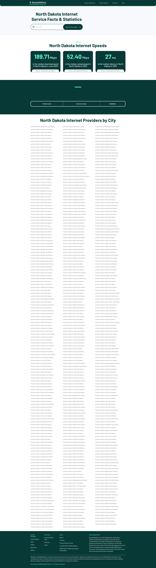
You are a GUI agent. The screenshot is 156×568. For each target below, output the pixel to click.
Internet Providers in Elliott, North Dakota (41, 445)
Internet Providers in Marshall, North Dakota (74, 427)
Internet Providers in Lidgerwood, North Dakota (75, 366)
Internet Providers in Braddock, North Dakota (42, 258)
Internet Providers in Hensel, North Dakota (73, 252)
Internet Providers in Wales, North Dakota (105, 451)
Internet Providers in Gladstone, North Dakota (74, 144)
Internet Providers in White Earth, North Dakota (107, 477)
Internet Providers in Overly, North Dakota (105, 173)
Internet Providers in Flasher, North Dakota (41, 489)
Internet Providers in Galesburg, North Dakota (74, 129)
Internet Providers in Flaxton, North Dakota (41, 492)
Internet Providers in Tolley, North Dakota (105, 404)
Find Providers (35, 539)
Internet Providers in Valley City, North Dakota (106, 430)
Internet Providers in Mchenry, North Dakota (73, 448)
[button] (73, 27)
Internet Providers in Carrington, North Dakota (42, 305)
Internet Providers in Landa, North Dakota (73, 328)
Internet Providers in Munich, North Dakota (73, 512)
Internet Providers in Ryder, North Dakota (105, 290)
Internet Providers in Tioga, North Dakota (105, 398)
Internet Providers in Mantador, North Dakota (74, 413)
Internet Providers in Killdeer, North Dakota (73, 305)
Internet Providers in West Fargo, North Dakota (107, 468)
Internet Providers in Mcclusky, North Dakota (74, 442)
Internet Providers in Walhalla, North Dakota (106, 454)
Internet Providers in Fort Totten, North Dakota (42, 509)
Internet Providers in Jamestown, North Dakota (74, 278)
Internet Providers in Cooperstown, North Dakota (43, 354)
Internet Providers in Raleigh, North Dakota (105, 234)
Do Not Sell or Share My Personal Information (69, 549)
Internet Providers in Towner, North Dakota (105, 413)
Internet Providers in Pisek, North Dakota (105, 217)
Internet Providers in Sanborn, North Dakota (106, 305)
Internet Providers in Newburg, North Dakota (106, 141)
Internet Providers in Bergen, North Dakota (41, 223)
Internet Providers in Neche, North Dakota (73, 524)
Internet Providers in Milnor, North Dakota (73, 474)
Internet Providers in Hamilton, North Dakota (74, 205)
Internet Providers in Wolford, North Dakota (106, 503)
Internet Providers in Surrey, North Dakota (105, 380)
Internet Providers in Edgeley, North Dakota (41, 427)
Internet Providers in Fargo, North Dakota (41, 477)
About (61, 537)
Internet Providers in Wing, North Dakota (105, 497)
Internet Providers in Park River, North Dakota (106, 185)
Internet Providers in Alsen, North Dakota (41, 150)
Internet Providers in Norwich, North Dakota (106, 158)
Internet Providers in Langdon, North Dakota (74, 331)
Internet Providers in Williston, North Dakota (106, 486)
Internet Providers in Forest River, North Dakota (42, 500)
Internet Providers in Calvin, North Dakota (41, 293)
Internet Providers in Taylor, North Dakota (105, 392)
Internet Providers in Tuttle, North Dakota (105, 421)
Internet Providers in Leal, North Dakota (73, 348)
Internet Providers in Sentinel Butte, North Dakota (107, 322)
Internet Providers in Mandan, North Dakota (73, 404)
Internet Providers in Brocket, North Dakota (41, 267)
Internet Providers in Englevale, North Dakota (42, 456)
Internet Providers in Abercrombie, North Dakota (43, 126)
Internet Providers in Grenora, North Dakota (74, 191)
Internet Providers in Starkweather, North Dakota (107, 363)
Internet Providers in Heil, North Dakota (72, 246)
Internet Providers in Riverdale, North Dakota (106, 258)
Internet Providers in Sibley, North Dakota (105, 340)
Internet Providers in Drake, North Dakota (41, 410)
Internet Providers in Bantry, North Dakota (41, 199)
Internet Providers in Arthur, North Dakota (41, 179)
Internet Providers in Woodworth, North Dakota (107, 506)
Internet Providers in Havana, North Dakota (73, 231)
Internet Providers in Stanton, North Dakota (106, 360)
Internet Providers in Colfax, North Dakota (41, 348)
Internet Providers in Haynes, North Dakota (73, 234)
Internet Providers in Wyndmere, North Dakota (106, 509)
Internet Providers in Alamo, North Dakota (41, 138)
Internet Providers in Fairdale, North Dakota (41, 468)
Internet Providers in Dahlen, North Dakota (41, 372)
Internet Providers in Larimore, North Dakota (74, 340)
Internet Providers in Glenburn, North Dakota (74, 153)
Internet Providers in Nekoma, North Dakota (74, 527)
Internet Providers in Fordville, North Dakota (41, 497)
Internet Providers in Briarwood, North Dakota (42, 261)
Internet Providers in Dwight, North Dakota (41, 424)
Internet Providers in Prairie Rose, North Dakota (107, 231)
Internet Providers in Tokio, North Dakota (105, 401)
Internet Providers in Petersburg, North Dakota (106, 202)
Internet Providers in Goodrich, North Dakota (74, 164)
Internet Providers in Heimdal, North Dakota (74, 249)
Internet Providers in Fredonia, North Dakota (42, 521)
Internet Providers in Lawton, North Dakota (73, 345)
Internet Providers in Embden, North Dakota (41, 448)
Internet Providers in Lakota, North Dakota (73, 322)
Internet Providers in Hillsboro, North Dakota (74, 258)
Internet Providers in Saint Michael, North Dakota (107, 299)
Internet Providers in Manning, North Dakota (74, 410)
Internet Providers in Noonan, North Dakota (106, 150)
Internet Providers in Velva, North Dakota (105, 433)
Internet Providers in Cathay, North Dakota (41, 316)
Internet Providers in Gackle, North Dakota (73, 126)
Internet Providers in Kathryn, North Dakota (73, 290)
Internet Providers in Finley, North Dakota (41, 486)
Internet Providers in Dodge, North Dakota (41, 401)
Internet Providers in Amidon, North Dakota (41, 158)
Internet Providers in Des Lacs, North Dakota (42, 389)
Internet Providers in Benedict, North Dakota (42, 220)
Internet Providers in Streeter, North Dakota (106, 378)
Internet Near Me (103, 3)
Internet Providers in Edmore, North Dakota (41, 433)
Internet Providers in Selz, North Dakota (105, 319)
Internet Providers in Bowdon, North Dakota (41, 252)
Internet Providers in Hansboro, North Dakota (74, 220)
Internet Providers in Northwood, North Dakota (106, 155)
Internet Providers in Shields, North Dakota (105, 337)
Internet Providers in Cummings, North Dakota (42, 369)
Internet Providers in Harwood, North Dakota (74, 226)
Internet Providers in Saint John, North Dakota (106, 296)
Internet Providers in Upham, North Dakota (105, 427)
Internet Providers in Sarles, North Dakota (105, 307)
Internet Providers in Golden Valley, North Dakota (75, 158)
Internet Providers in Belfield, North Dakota (41, 217)
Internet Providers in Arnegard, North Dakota (42, 176)
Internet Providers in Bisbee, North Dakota (41, 237)
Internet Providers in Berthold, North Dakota (42, 229)
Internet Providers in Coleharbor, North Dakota (42, 345)
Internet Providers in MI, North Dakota (72, 471)
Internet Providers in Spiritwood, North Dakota (106, 351)
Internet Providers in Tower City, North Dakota (106, 410)
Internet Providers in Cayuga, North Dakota (41, 322)
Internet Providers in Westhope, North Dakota (106, 471)
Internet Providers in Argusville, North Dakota (42, 173)
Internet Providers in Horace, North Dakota (73, 267)
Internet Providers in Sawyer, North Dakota (105, 310)
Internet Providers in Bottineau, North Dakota (42, 246)
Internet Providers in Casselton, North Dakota (42, 313)
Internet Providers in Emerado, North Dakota (42, 451)
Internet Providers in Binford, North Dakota (41, 234)
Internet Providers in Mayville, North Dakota (73, 439)
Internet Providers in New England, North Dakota (107, 126)
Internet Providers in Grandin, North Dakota (73, 179)
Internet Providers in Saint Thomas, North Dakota (107, 302)
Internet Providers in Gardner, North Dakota (74, 132)
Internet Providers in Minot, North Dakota (73, 483)
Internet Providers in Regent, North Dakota (105, 246)
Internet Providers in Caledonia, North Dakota (42, 287)
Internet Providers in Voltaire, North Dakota (106, 442)
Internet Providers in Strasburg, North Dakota (106, 375)
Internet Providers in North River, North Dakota (106, 153)
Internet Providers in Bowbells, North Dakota (42, 249)
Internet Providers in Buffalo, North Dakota (41, 275)
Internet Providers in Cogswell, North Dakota (42, 342)
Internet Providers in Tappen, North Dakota (106, 389)
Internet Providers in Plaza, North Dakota (105, 220)
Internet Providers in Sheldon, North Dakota (106, 328)
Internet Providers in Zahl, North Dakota (105, 518)
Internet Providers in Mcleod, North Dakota (73, 451)
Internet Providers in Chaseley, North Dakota (42, 328)
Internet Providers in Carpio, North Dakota (41, 302)
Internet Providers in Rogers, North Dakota (105, 267)
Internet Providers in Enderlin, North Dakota (41, 454)
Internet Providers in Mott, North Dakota (73, 506)
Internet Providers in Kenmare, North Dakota (74, 296)
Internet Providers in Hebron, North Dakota (73, 243)
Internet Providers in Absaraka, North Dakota (42, 129)
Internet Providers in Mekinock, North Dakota (74, 462)
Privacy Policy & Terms (66, 543)
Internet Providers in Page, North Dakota (105, 179)
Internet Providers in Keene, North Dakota (73, 293)
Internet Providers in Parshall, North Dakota (106, 188)
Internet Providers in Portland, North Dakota (106, 226)
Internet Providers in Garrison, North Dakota (74, 135)
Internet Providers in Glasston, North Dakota (74, 147)
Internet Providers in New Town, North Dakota (106, 138)
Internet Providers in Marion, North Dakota (73, 421)
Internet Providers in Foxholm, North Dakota (41, 518)
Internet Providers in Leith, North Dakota (73, 360)
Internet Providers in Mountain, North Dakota (74, 509)
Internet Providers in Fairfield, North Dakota (41, 471)
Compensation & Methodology (68, 546)
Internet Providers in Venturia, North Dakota (106, 436)
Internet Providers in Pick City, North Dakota (106, 208)
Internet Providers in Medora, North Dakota (73, 459)
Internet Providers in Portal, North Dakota (105, 223)
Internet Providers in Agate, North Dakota (41, 135)
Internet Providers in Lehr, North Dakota (73, 357)
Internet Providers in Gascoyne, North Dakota (74, 138)
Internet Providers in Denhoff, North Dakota (41, 386)
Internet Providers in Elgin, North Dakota (41, 439)
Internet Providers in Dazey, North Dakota (41, 380)
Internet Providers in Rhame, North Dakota (105, 252)
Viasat (32, 544)
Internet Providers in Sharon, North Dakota (105, 325)
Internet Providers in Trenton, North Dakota (106, 416)
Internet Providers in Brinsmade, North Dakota (42, 264)
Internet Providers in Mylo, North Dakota (73, 515)
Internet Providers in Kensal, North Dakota (73, 299)
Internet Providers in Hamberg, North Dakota (74, 202)
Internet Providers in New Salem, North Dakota (106, 135)
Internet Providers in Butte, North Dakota (41, 281)
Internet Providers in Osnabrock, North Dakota (106, 170)
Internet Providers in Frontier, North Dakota (41, 524)
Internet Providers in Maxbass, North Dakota (74, 436)
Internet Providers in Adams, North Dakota (41, 132)
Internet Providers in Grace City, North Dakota (74, 167)
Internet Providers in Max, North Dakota (73, 433)
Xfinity (32, 550)
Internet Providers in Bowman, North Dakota (42, 255)
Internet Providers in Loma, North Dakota (73, 383)
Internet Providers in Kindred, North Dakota (73, 307)
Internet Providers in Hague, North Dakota (73, 196)
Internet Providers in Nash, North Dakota (73, 521)
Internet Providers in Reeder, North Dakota (105, 240)
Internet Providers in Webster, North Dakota (106, 465)
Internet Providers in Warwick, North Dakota (106, 456)
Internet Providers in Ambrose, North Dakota (42, 153)
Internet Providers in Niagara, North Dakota (106, 144)
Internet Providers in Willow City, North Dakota (106, 489)
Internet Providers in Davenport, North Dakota (42, 375)
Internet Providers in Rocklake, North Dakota (106, 264)
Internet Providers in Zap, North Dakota (105, 521)
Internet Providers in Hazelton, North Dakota (74, 237)
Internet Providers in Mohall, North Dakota (73, 494)
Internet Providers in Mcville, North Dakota (73, 454)
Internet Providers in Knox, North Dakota (73, 313)
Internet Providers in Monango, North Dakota (74, 497)
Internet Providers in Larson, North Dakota (73, 342)
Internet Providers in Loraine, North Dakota (73, 386)
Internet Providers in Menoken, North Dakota (74, 465)
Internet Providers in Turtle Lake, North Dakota (106, 418)
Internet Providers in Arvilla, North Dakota (41, 182)
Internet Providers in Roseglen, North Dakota (106, 275)
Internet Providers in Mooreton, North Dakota (74, 503)
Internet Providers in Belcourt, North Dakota (41, 214)
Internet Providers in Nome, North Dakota (105, 147)
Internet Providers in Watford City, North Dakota (107, 462)
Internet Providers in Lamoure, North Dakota (74, 325)
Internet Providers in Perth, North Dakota (105, 199)
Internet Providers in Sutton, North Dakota (105, 383)
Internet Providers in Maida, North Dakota (73, 398)
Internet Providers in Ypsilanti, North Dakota (106, 515)
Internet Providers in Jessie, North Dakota (73, 281)
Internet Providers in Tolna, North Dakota (105, 407)
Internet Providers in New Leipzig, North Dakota (107, 129)
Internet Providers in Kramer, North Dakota (73, 316)
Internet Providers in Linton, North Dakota (73, 375)
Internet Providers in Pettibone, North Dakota (106, 205)
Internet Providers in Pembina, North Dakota (106, 193)
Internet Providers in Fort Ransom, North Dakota (43, 506)
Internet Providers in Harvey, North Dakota (73, 223)
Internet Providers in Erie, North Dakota (40, 462)
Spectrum (33, 547)
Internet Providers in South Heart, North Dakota (107, 348)
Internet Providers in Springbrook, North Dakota (107, 354)
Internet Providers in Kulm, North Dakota (73, 319)
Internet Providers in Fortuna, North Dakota (41, 515)
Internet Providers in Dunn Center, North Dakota (42, 418)
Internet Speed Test (90, 3)
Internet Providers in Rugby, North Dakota (105, 281)
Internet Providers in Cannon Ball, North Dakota (42, 299)
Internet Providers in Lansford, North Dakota (74, 337)
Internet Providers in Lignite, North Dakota (73, 369)
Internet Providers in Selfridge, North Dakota (106, 316)
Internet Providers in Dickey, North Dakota (41, 395)
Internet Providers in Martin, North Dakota (73, 430)
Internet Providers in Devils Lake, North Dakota (42, 392)
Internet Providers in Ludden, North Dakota (73, 389)
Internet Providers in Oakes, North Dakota (105, 161)
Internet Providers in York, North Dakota (105, 512)
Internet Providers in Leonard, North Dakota (74, 363)
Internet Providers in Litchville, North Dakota (74, 380)
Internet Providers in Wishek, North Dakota (105, 500)
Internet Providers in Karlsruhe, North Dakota (74, 287)
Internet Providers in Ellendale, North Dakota (42, 442)
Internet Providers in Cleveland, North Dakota (42, 337)
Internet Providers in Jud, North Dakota (72, 284)
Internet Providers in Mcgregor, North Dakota (74, 445)
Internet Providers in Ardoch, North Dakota (41, 170)
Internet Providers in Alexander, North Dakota (42, 141)
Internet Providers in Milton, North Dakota (73, 477)
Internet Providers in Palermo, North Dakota (106, 182)
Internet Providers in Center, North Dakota (41, 325)
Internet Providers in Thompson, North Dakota (106, 395)
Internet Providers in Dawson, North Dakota (41, 378)
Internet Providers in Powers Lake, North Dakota (107, 229)
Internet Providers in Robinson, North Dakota (106, 261)
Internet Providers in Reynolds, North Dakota (106, 249)
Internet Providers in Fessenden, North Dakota (42, 480)
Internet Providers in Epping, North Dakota (41, 459)
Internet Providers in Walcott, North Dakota (106, 448)
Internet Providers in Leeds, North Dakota (73, 351)
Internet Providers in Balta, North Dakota (41, 196)
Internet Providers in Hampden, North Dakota (74, 208)
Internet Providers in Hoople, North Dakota (73, 261)
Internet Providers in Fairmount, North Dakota (42, 474)
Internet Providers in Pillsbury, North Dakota (106, 211)
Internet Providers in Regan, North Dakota (105, 243)
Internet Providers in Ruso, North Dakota (105, 284)
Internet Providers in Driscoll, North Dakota (41, 416)
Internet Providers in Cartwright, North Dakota (42, 310)
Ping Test (47, 542)
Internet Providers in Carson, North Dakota (41, 307)
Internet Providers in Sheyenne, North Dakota (106, 334)
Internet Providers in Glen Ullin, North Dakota (74, 150)
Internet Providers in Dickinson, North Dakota (42, 398)
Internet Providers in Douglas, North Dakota (41, 407)
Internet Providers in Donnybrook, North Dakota (42, 404)
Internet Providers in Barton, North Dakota (41, 205)
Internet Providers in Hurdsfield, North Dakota (74, 272)
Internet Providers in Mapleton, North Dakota (74, 418)
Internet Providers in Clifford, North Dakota (41, 340)
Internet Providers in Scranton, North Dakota (106, 313)
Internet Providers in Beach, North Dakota (41, 211)
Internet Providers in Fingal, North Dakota (41, 483)
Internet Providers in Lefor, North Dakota (73, 354)
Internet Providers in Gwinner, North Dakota (73, 193)
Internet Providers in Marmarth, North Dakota (74, 424)
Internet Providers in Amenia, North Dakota (41, 155)
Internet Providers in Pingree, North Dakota (106, 214)
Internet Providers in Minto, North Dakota (73, 489)
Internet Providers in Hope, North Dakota (73, 264)
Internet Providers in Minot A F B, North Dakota (74, 486)
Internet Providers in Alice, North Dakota (41, 144)
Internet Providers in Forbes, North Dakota (41, 494)
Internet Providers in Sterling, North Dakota (106, 369)
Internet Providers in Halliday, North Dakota (73, 199)
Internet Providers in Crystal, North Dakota (41, 366)
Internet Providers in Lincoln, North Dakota (73, 372)
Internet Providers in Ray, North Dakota (104, 237)
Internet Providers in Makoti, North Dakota (73, 401)
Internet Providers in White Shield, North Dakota (107, 480)
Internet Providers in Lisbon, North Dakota (73, 378)
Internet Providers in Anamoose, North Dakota (42, 161)
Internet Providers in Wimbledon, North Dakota (106, 494)
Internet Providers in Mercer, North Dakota (73, 468)
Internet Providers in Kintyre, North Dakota (73, 310)
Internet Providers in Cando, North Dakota (41, 296)
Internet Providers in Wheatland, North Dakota (106, 474)
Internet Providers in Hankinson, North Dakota (74, 211)
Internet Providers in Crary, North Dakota (41, 360)
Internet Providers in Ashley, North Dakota (41, 185)
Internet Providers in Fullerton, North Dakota (42, 527)
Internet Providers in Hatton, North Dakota (73, 229)
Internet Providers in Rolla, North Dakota (105, 272)
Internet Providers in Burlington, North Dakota (42, 278)
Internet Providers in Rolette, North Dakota (105, 269)
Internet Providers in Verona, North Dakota (105, 439)
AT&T (32, 542)
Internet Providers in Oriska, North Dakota (105, 167)
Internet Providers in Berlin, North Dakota (41, 226)
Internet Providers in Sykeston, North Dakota (106, 386)
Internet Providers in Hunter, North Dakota (73, 269)
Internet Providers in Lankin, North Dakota (73, 334)
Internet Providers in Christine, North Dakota (42, 331)
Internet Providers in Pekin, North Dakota (105, 191)
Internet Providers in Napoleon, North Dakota (74, 518)
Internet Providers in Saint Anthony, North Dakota (107, 293)
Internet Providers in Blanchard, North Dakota (42, 243)
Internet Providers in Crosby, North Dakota (41, 363)
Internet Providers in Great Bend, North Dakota (74, 188)
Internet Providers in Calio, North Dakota (41, 290)
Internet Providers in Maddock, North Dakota (74, 395)
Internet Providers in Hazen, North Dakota (73, 240)
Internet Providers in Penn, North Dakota (105, 196)
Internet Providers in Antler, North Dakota (41, 167)
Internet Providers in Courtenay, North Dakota (42, 357)
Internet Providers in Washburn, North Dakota (106, 459)
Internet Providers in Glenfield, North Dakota (74, 155)
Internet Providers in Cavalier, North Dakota (41, 319)
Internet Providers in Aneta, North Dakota (41, 164)
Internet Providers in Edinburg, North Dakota (42, 430)
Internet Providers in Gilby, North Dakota (73, 141)
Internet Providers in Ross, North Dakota (105, 278)
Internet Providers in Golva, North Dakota (73, 161)
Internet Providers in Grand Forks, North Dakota (75, 173)
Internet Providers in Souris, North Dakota (105, 345)
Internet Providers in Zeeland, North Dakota (106, 524)
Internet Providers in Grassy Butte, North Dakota (75, 185)
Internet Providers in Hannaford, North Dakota (74, 214)
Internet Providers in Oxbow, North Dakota (105, 176)
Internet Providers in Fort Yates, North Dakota (42, 512)
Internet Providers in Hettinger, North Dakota (74, 255)
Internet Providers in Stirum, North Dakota (105, 372)
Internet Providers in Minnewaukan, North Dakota (75, 480)
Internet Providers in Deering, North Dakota (41, 383)
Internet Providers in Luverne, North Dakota (73, 392)
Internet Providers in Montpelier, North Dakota (74, 500)
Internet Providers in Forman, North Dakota (41, 503)
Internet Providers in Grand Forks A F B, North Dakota (76, 176)
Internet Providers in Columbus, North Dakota (42, 351)
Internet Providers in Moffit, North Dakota (73, 492)
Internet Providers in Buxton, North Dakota (41, 284)
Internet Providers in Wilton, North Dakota (105, 492)
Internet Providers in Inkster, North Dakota (73, 275)
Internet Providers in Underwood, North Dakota (106, 424)
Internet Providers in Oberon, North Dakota (105, 164)
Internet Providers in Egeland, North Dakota (41, 436)
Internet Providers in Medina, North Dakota (73, 456)
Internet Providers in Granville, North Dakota (74, 182)
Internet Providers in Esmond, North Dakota (41, 465)
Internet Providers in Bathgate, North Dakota (42, 208)
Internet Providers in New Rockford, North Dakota (107, 132)
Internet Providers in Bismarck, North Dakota (42, 240)
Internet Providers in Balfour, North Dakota (41, 193)
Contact (62, 540)
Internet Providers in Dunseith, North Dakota (42, 421)
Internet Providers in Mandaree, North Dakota (74, 407)
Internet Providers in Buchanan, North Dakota (42, 269)
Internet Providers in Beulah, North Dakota (41, 231)
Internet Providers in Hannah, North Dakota (73, 217)
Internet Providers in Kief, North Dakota (72, 302)
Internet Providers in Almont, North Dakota (41, 147)
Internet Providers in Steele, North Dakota (105, 366)
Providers (115, 3)
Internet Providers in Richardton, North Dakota (106, 255)
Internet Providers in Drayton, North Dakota (41, 413)
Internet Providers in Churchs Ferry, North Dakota (43, 334)
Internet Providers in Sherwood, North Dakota (106, 331)
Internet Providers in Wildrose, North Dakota (106, 483)
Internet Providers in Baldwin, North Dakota (41, 191)
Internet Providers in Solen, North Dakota (105, 342)
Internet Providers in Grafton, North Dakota (73, 170)
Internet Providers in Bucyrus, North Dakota (41, 272)
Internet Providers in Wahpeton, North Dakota (106, 445)
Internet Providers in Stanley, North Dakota (105, 357)
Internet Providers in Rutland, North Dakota (106, 287)
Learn (123, 3)
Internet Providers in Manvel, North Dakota (73, 416)
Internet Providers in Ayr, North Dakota (40, 188)
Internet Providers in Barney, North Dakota (41, 202)
